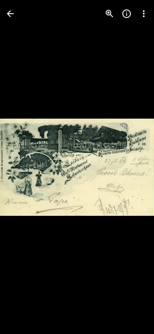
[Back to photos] (10, 13)
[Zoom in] (109, 13)
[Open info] (126, 13)
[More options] (143, 13)
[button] (24, 167)
